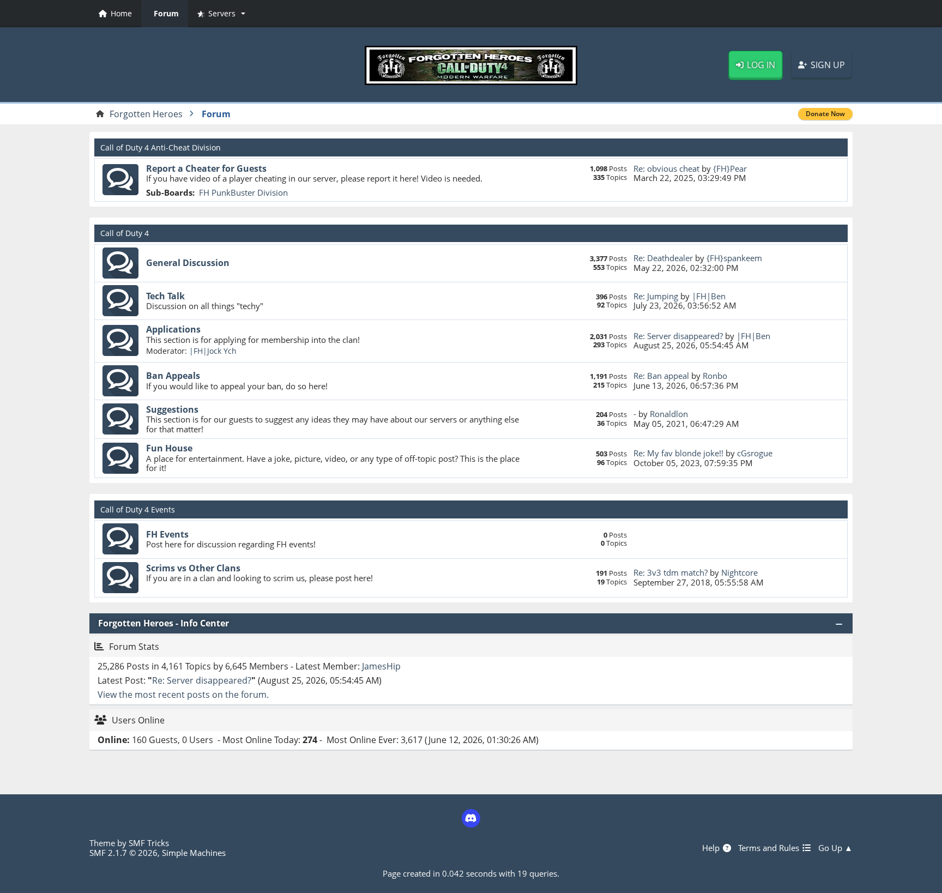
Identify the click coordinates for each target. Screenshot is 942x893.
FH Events (167, 534)
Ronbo (715, 375)
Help (712, 848)
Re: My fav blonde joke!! (678, 453)
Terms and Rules (769, 848)
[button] (221, 13)
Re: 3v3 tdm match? (670, 572)
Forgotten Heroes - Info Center (163, 623)
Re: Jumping (655, 296)
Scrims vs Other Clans (193, 568)
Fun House (169, 448)
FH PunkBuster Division (243, 192)
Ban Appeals (173, 376)
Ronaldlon (669, 413)
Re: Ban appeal (661, 375)
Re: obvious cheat (666, 168)
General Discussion (188, 263)
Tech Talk (165, 296)
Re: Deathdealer (663, 257)
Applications (173, 329)
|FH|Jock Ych (213, 351)
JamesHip (381, 666)
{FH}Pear (730, 168)
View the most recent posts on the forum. (183, 695)
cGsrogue (754, 453)
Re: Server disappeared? (678, 335)
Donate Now (825, 113)
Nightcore (739, 572)
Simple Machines (194, 852)
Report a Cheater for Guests (206, 168)
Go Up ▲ (835, 848)
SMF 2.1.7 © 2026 (123, 852)
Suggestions (172, 409)
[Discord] (471, 818)
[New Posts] (120, 180)
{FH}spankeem (734, 257)
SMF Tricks (149, 842)
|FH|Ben (709, 296)
